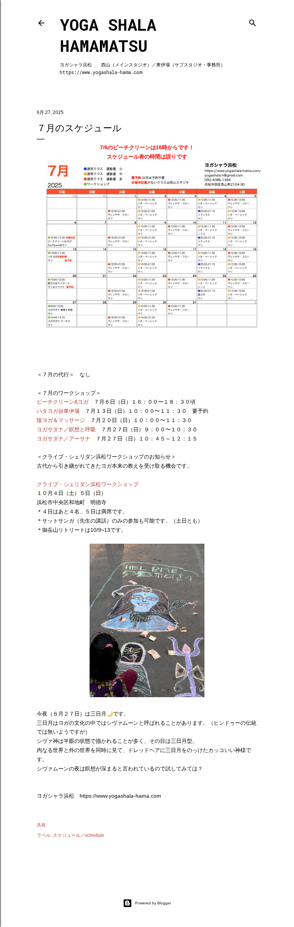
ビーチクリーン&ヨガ (62, 402)
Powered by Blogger (153, 903)
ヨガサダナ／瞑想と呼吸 (66, 429)
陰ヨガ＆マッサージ (61, 420)
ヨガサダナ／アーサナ (63, 438)
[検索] (252, 21)
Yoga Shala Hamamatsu (108, 35)
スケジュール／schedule (78, 835)
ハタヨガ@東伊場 (58, 411)
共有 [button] (41, 825)
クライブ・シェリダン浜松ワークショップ (88, 484)
